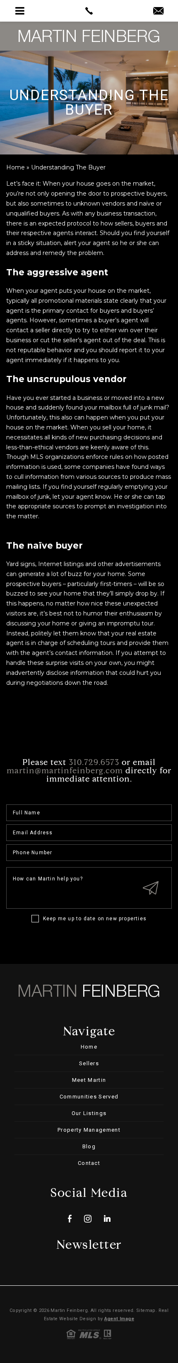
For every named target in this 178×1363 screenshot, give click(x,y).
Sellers (89, 1063)
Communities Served (89, 1096)
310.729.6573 (94, 763)
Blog (89, 1146)
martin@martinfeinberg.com (65, 771)
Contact (89, 1163)
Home (89, 1047)
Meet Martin (89, 1080)
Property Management (89, 1130)
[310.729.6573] (88, 11)
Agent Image (119, 1318)
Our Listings (89, 1113)
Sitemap (146, 1310)
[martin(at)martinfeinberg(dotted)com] (158, 11)
